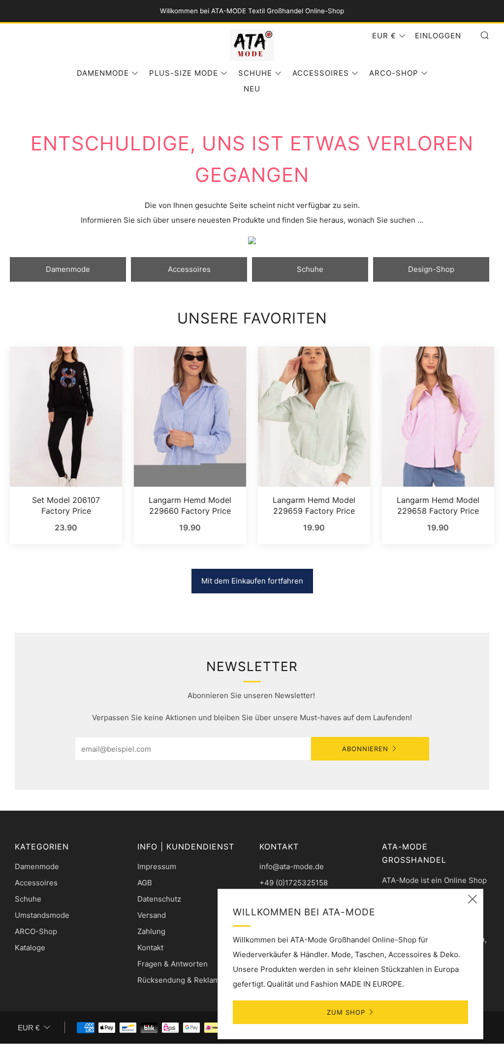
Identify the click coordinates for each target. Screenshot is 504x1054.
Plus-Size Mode (183, 73)
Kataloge (30, 947)
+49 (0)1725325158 (293, 882)
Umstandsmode (42, 915)
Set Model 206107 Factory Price (66, 505)
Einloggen (438, 35)
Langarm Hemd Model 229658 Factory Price (438, 505)
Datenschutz (159, 899)
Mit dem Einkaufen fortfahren (252, 581)
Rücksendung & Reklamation (187, 980)
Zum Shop (346, 1012)
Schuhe (255, 73)
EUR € (384, 35)
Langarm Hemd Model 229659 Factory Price (314, 505)
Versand (151, 915)
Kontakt (150, 947)
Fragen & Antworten (172, 963)
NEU (252, 88)
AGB (144, 882)
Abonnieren (365, 749)
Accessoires (320, 73)
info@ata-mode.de (291, 866)
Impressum (156, 866)
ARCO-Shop (393, 73)
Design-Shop (431, 269)
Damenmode (103, 73)
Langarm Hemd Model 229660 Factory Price (190, 505)
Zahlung (151, 931)
